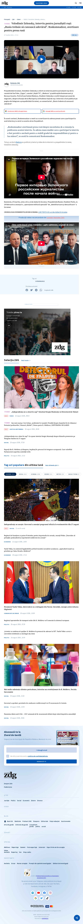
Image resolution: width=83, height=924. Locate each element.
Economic (7, 541)
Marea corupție (22, 863)
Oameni (22, 847)
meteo (60, 474)
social (44, 826)
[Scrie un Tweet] (31, 290)
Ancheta (7, 863)
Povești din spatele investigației (40, 863)
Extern (19, 19)
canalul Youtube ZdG (55, 217)
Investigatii (9, 858)
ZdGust (7, 833)
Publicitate (8, 787)
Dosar (13, 863)
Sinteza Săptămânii (16, 429)
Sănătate (17, 821)
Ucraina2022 (40, 281)
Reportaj (14, 852)
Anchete (7, 852)
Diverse (39, 801)
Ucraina (35, 474)
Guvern (10, 474)
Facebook (44, 893)
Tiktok (47, 898)
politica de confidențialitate (38, 756)
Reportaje (15, 847)
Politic (6, 455)
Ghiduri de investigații (60, 863)
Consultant (33, 825)
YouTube (38, 893)
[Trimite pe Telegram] (36, 290)
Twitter (41, 898)
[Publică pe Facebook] (27, 290)
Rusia (23, 474)
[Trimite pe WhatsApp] (41, 290)
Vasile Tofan (73, 474)
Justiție (6, 801)
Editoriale (44, 821)
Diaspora (36, 821)
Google (36, 898)
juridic (31, 826)
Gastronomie (65, 821)
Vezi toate (25, 360)
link (8, 325)
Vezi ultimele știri (51, 465)
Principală (7, 19)
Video (12, 416)
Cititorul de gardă (21, 825)
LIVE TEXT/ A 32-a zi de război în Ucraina (52, 212)
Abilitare (7, 847)
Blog (6, 816)
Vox (20, 852)
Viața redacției (55, 821)
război (48, 474)
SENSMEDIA (45, 918)
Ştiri (13, 19)
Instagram (50, 893)
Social (6, 442)
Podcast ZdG (26, 821)
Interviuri (42, 847)
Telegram (33, 893)
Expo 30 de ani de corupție (56, 847)
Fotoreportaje (32, 847)
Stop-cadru (27, 852)
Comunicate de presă (11, 613)
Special (7, 842)
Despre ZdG (8, 784)
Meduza (19, 142)
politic (38, 826)
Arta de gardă (9, 825)
